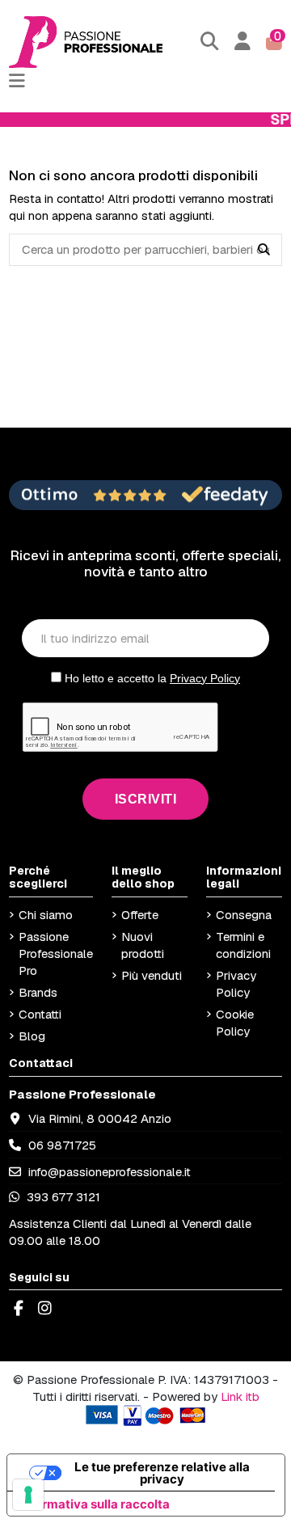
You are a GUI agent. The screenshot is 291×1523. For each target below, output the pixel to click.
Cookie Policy (235, 1022)
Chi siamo (46, 914)
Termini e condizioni (243, 945)
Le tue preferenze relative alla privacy (162, 1473)
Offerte (139, 914)
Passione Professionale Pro (56, 953)
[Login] (243, 41)
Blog (32, 1036)
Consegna (244, 914)
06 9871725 (62, 1145)
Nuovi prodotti (142, 945)
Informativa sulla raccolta (94, 1504)
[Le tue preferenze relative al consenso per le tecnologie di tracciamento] (28, 1494)
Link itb (240, 1396)
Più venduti (151, 975)
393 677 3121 (61, 1196)
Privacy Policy (205, 678)
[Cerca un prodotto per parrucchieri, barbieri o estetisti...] (264, 250)
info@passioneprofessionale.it (109, 1171)
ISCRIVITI (146, 799)
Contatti (40, 1014)
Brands (38, 992)
